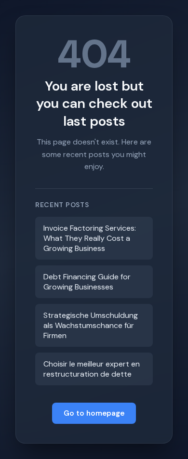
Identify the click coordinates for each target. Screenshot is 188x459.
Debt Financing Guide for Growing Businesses (87, 282)
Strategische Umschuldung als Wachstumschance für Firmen (90, 325)
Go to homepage (94, 413)
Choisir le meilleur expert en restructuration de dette (91, 369)
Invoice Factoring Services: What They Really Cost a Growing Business (89, 238)
